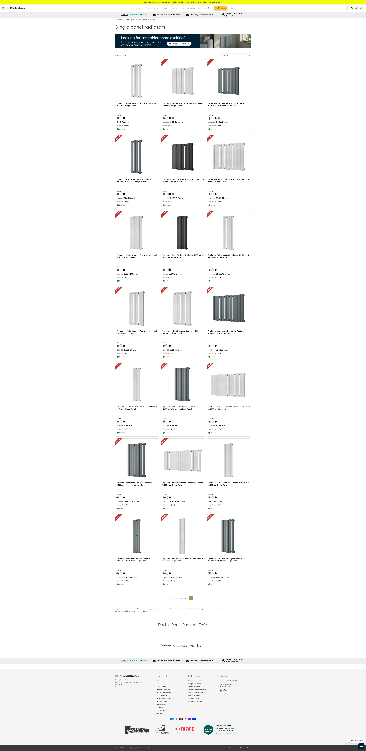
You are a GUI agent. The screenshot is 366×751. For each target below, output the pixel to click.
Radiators (136, 8)
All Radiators (120, 19)
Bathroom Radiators (195, 681)
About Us (160, 707)
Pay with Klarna (162, 710)
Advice (207, 8)
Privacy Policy (245, 748)
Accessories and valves (192, 8)
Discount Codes (162, 701)
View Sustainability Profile (225, 734)
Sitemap (159, 713)
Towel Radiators (152, 8)
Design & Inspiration (164, 693)
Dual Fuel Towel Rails (195, 693)
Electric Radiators (194, 695)
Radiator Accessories (195, 701)
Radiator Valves (193, 698)
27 (185, 598)
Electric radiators (170, 8)
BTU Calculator (162, 695)
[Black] (124, 118)
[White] (121, 118)
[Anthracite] (118, 118)
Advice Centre (161, 687)
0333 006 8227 (225, 686)
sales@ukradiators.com (228, 684)
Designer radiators (183, 41)
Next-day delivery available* (202, 15)
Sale (232, 8)
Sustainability (161, 704)
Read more (143, 611)
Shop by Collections (163, 690)
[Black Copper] (173, 118)
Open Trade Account (164, 698)
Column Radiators (194, 687)
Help (158, 681)
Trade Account (220, 8)
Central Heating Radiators (133, 19)
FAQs (158, 684)
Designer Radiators (194, 684)
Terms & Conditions (231, 748)
